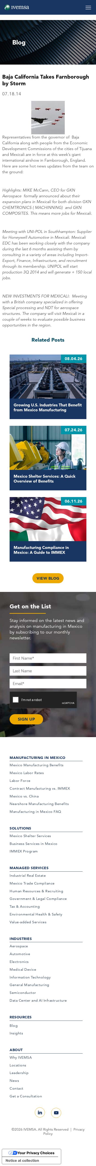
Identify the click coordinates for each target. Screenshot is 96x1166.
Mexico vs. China (24, 796)
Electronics (19, 962)
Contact (16, 1088)
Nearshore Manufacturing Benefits (39, 804)
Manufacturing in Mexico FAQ (35, 811)
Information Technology (30, 977)
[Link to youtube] (56, 1113)
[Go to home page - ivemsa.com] (16, 7)
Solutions (20, 828)
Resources (21, 1017)
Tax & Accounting (25, 906)
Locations (18, 1065)
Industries (21, 938)
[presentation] (43, 700)
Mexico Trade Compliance (32, 883)
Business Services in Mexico (34, 844)
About (16, 1050)
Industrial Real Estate (28, 875)
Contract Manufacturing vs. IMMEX (40, 788)
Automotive (20, 954)
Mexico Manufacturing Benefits (37, 765)
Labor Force (20, 781)
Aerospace (19, 946)
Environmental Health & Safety (36, 914)
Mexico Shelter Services (30, 836)
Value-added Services (28, 922)
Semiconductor (23, 993)
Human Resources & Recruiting (36, 891)
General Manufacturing (29, 985)
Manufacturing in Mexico (37, 757)
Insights (16, 1033)
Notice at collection (22, 1160)
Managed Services (29, 868)
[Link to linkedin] (40, 1112)
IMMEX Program (24, 851)
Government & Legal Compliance (38, 899)
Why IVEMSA (21, 1057)
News (14, 1080)
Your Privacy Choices (35, 1153)
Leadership (19, 1073)
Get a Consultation (26, 1096)
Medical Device (23, 969)
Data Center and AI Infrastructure (38, 1000)
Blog (14, 1025)
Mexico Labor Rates (27, 773)
